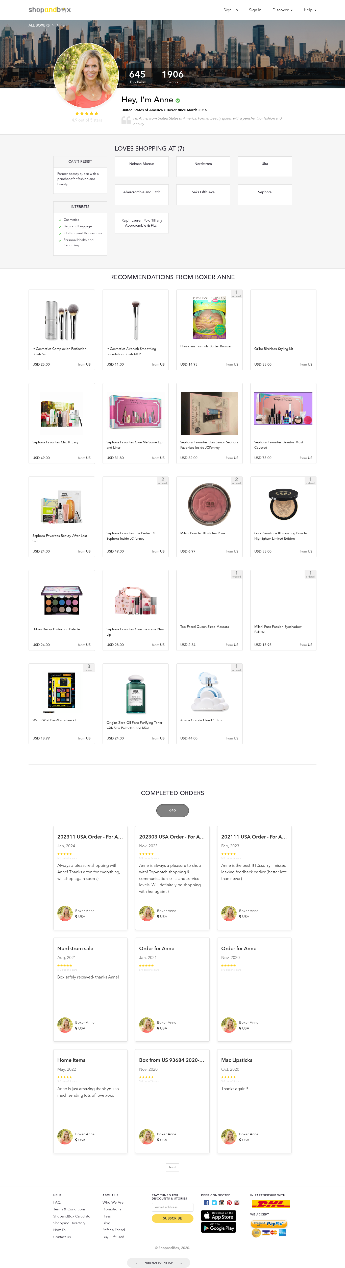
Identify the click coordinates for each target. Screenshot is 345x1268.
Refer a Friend (114, 1230)
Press (107, 1216)
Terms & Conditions (69, 1209)
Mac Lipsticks (236, 1060)
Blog (106, 1223)
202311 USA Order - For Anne (92, 837)
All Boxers (39, 25)
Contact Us (62, 1237)
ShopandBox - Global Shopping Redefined (51, 10)
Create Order (61, 332)
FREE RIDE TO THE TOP (158, 1263)
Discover (281, 10)
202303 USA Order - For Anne (174, 837)
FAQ (57, 1202)
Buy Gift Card (113, 1237)
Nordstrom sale (75, 948)
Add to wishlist (61, 318)
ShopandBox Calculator (72, 1216)
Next (172, 1167)
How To (59, 1230)
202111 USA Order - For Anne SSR (261, 837)
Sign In (255, 10)
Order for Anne (156, 948)
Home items (71, 1060)
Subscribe (172, 1218)
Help (308, 10)
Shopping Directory (69, 1223)
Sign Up (231, 10)
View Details (62, 345)
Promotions (112, 1209)
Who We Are (113, 1202)
